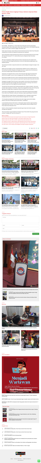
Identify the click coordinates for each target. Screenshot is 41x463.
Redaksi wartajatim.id (27, 458)
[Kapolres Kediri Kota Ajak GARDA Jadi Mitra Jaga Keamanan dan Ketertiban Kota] (33, 136)
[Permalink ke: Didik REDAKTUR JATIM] (3, 15)
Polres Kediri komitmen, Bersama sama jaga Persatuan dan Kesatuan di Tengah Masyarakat (18, 116)
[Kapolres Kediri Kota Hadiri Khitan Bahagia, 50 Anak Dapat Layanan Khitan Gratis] (20, 136)
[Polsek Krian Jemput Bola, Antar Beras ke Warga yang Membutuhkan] (11, 337)
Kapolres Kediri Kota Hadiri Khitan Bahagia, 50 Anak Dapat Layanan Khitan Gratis (16, 118)
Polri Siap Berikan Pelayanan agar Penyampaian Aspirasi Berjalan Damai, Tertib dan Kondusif (18, 122)
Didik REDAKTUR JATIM (7, 15)
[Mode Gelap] (36, 3)
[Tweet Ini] (32, 128)
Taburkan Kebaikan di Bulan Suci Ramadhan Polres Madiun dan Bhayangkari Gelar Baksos (20, 442)
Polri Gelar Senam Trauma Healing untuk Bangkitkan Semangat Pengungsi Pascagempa (17, 124)
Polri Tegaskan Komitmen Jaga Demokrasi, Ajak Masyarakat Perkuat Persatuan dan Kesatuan (19, 121)
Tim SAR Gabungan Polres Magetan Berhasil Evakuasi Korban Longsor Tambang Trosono (23, 410)
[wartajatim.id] (7, 3)
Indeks (12, 458)
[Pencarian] (38, 3)
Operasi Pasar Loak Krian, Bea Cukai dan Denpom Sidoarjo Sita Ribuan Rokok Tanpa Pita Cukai (23, 298)
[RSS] (21, 456)
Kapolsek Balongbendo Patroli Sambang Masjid (12, 435)
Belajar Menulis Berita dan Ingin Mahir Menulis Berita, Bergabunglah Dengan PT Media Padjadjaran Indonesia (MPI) (19, 396)
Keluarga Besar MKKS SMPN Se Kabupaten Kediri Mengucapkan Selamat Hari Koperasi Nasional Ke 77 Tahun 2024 (20, 402)
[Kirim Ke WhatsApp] (38, 128)
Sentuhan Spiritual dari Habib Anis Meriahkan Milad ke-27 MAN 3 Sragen (17, 445)
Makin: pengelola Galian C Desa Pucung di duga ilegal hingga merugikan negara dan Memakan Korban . (20, 399)
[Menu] (2, 3)
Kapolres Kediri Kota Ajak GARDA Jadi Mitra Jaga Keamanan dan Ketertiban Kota (16, 119)
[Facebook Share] (30, 128)
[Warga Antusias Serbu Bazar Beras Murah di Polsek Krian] (30, 339)
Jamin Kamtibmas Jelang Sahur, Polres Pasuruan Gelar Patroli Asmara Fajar (18, 428)
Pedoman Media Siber (18, 458)
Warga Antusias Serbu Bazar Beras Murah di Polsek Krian (29, 350)
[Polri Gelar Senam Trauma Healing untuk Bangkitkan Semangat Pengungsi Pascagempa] (33, 148)
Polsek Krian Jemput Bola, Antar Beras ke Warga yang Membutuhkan (10, 346)
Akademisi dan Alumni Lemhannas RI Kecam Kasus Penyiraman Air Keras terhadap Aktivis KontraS (20, 289)
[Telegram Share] (36, 128)
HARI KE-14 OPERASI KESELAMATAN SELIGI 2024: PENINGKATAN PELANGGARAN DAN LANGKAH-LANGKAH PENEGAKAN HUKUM (20, 439)
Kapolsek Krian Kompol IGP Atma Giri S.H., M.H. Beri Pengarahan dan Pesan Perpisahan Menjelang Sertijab (19, 328)
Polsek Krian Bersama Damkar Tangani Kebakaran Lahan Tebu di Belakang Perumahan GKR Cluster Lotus (22, 415)
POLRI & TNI (4, 10)
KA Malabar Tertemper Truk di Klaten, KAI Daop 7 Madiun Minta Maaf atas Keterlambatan (22, 0)
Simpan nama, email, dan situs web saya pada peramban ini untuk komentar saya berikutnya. (19, 231)
